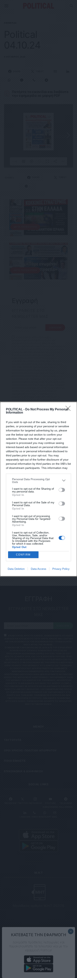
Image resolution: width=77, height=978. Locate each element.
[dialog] (38, 489)
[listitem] (38, 480)
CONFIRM (23, 554)
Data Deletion (16, 568)
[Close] (69, 409)
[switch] (62, 490)
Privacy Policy (60, 568)
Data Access (38, 568)
